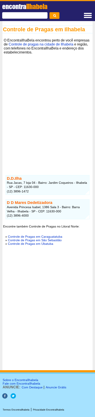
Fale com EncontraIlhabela (21, 383)
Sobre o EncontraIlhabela (20, 380)
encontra (25, 6)
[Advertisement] (47, 115)
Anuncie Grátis (56, 387)
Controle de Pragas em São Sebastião (35, 240)
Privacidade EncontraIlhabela (48, 409)
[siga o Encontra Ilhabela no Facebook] (5, 397)
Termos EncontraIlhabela (16, 409)
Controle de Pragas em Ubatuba (30, 243)
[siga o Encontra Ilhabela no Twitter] (13, 397)
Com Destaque (32, 387)
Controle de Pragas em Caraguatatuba (35, 236)
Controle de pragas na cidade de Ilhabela (41, 44)
